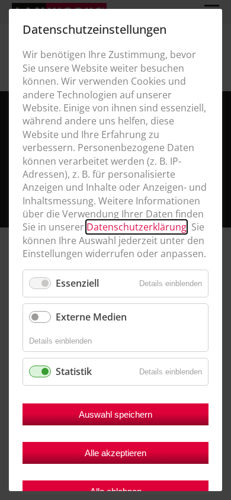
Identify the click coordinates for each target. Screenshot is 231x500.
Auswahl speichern (115, 414)
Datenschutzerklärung (136, 226)
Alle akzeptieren (115, 453)
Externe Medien (91, 316)
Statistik (74, 371)
